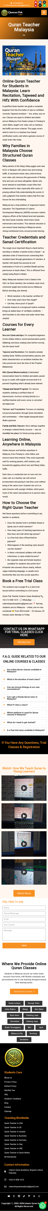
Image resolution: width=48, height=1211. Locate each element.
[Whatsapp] (44, 5)
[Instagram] (44, 2)
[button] (42, 1205)
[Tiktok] (24, 1196)
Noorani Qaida (9, 335)
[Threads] (40, 5)
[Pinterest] (35, 5)
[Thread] (34, 1196)
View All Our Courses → (24, 991)
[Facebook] (40, 2)
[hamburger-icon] (44, 12)
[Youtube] (35, 2)
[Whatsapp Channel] (39, 1196)
